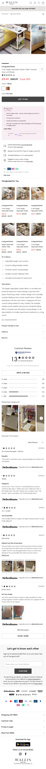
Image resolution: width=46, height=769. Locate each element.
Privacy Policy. (38, 684)
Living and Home (8, 67)
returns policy (29, 161)
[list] (23, 40)
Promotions (5, 14)
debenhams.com (37, 467)
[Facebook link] (25, 754)
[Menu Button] (3, 3)
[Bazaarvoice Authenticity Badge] (23, 353)
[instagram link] (20, 754)
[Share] (43, 14)
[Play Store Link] (23, 744)
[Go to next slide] (41, 418)
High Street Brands (15, 14)
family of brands (33, 679)
